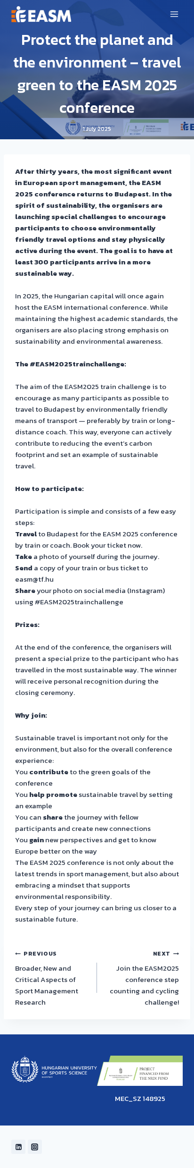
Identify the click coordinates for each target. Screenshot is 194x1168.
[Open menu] (174, 14)
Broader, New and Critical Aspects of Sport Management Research (46, 978)
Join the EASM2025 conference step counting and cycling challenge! (144, 978)
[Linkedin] (18, 1147)
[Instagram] (35, 1147)
